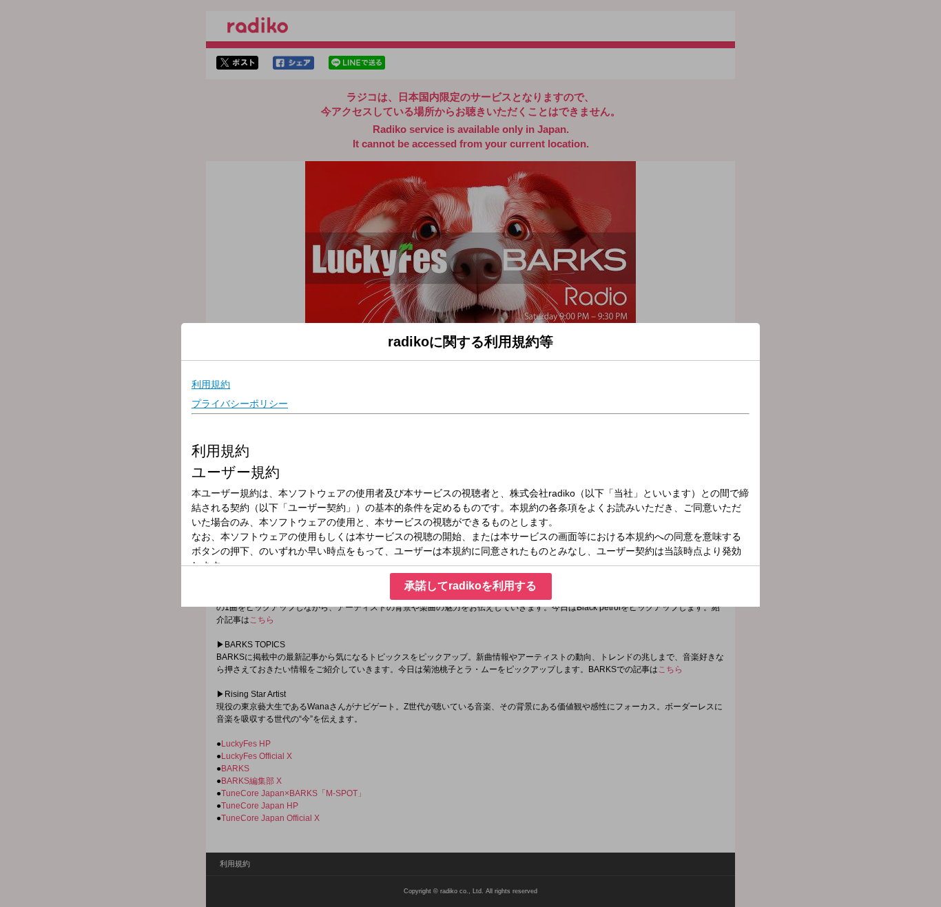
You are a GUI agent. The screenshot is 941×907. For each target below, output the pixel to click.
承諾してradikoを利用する (470, 586)
